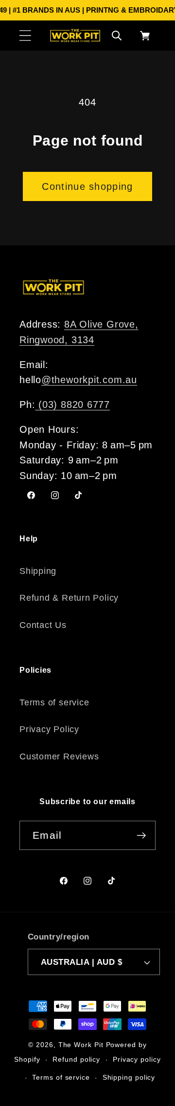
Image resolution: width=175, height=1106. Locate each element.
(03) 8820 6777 (72, 404)
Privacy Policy (49, 729)
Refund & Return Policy (69, 598)
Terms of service (54, 702)
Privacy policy (137, 1059)
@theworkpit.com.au (89, 379)
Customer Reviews (59, 756)
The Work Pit (81, 1045)
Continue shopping (87, 186)
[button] (25, 35)
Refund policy (76, 1059)
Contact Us (43, 625)
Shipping (37, 571)
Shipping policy (129, 1077)
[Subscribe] (141, 835)
